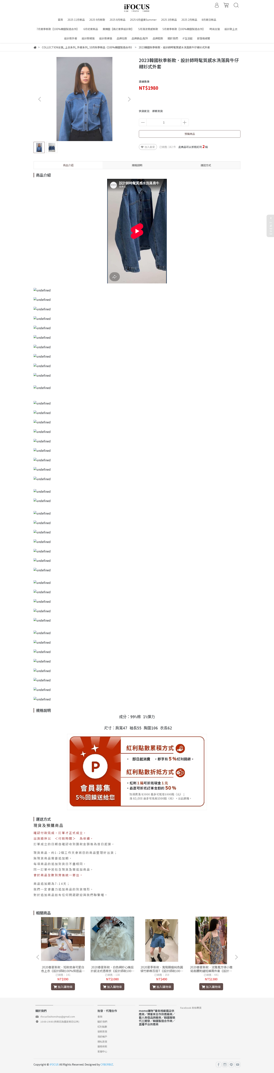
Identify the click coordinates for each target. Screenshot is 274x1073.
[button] (129, 99)
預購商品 (190, 134)
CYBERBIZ (106, 1064)
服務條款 (102, 1046)
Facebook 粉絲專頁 (190, 1007)
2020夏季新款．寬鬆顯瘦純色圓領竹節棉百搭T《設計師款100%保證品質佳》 (161, 969)
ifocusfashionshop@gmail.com (57, 1016)
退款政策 (102, 1031)
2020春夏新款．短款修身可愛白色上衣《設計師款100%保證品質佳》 (63, 969)
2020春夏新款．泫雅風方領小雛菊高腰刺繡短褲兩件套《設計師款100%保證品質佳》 (211, 969)
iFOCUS (54, 1064)
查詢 (99, 1016)
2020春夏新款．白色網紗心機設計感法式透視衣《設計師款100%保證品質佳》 (112, 969)
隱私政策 (102, 1041)
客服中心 (102, 1051)
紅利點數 (102, 1026)
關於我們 (102, 1021)
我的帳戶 (102, 1036)
